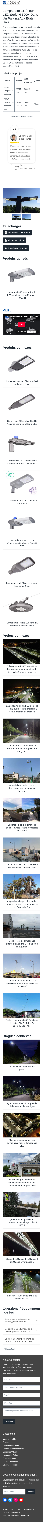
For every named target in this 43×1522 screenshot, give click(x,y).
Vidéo (7, 310)
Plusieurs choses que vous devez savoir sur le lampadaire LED (22, 1143)
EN (24, 1515)
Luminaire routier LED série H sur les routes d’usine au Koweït (22, 866)
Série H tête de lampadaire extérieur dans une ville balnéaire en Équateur (22, 944)
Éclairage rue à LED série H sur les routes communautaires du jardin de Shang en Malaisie (22, 669)
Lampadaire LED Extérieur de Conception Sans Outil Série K (22, 462)
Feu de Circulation (10, 1462)
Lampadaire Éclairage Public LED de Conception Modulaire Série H (22, 295)
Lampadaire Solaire (11, 1455)
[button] (16, 217)
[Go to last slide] (4, 200)
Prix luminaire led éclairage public (22, 1068)
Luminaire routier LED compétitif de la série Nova (22, 382)
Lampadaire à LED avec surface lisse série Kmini (22, 584)
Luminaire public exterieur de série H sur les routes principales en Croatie (22, 828)
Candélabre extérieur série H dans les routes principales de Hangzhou (22, 748)
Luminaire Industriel (11, 1445)
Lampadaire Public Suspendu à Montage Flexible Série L (22, 624)
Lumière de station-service (13, 1449)
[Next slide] (38, 200)
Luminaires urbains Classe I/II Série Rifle (22, 502)
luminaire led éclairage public (15, 60)
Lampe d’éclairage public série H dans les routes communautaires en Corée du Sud (22, 904)
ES (20, 1515)
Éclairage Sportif (9, 1458)
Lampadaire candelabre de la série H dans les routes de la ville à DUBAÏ (22, 983)
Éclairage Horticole (10, 1465)
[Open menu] (37, 3)
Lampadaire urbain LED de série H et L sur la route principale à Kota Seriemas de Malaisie (22, 709)
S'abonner (30, 1492)
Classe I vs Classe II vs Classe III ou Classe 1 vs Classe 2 (22, 1260)
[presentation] (21, 276)
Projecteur (7, 1442)
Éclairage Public (9, 1349)
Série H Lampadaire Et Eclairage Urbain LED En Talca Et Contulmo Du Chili (22, 1023)
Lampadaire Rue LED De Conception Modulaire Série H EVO (22, 543)
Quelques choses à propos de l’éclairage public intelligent (22, 1104)
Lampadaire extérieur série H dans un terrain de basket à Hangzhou (22, 788)
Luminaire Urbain (10, 1452)
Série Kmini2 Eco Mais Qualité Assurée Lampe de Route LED (22, 422)
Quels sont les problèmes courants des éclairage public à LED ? (22, 1222)
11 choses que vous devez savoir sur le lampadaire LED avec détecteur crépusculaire (22, 1183)
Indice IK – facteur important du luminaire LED (22, 1297)
